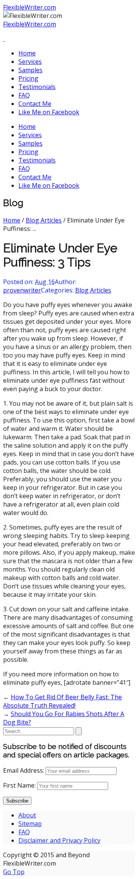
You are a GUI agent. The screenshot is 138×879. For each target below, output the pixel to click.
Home (27, 53)
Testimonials (37, 87)
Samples (30, 70)
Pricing (28, 78)
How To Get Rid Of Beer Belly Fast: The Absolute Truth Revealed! (62, 701)
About (27, 815)
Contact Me (34, 103)
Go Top (14, 872)
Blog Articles (44, 220)
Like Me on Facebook (48, 112)
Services (30, 61)
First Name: (19, 785)
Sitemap (30, 823)
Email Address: (23, 770)
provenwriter (22, 290)
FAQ (24, 95)
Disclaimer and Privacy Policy (59, 840)
